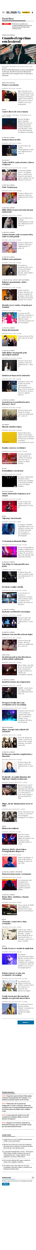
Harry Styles (6, 655)
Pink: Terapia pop (9, 187)
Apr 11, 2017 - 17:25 (21, 708)
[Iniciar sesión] (32, 12)
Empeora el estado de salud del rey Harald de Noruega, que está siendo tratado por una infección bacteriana (17, 1124)
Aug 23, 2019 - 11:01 (21, 168)
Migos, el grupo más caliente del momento (15, 731)
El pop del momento (10, 330)
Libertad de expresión (8, 35)
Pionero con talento (10, 85)
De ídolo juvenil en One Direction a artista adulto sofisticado (16, 658)
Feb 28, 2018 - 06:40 (15, 474)
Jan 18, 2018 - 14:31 (21, 590)
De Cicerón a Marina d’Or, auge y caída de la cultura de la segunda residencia (17, 1161)
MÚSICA (4, 109)
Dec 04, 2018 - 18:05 (15, 333)
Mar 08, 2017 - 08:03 (15, 759)
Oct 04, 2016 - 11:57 (15, 927)
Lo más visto (6, 1135)
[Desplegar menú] (3, 12)
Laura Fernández (7, 115)
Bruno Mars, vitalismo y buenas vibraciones (15, 898)
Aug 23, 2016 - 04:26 (21, 1001)
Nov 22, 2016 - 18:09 (15, 902)
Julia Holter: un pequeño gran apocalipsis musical (14, 354)
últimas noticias (8, 1092)
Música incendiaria (10, 828)
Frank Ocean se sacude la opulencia (17, 948)
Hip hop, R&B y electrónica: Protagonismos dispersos (14, 850)
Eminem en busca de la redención (16, 376)
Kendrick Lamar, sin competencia (16, 682)
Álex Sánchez (23, 115)
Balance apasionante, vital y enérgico (14, 283)
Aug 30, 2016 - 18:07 (15, 952)
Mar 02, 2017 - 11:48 (21, 782)
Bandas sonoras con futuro (14, 448)
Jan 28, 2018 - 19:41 (21, 544)
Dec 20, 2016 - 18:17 (15, 855)
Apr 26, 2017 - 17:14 (15, 685)
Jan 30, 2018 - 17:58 (15, 521)
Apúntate (5, 1184)
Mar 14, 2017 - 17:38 (15, 735)
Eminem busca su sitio (11, 140)
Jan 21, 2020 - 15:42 (15, 143)
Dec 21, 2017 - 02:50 (15, 638)
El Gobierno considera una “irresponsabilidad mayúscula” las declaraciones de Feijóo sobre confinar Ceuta (22, 26)
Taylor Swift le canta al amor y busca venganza (18, 163)
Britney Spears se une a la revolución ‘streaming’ (13, 974)
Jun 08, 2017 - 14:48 (15, 662)
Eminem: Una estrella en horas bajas (17, 634)
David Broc (8, 18)
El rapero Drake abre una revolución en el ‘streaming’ (14, 704)
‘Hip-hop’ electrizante (12, 518)
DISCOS (4, 826)
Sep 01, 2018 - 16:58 (15, 379)
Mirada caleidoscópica (12, 427)
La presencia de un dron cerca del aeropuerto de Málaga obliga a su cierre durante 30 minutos (15, 1117)
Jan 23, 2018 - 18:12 (15, 569)
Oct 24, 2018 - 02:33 (15, 358)
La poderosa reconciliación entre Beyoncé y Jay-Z (16, 403)
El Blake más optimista (11, 259)
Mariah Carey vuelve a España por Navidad (17, 306)
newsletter (6, 1177)
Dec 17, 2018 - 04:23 (15, 310)
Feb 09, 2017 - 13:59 (19, 809)
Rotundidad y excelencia (12, 471)
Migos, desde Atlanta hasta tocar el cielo (17, 805)
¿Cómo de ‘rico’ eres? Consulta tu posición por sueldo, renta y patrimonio (18, 1140)
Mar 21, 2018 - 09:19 (21, 451)
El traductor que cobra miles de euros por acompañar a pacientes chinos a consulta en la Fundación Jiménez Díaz (18, 1167)
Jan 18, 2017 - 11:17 (15, 832)
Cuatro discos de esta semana (15, 112)
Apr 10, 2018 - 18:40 (15, 430)
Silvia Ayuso (5, 66)
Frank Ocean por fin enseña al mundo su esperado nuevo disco (16, 997)
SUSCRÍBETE (26, 12)
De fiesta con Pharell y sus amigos (16, 612)
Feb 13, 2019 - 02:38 (15, 240)
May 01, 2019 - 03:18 (15, 190)
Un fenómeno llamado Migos (14, 541)
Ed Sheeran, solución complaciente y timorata (17, 755)
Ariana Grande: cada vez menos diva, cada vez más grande (17, 236)
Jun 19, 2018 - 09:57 (15, 407)
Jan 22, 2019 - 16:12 (15, 262)
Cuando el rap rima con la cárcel (16, 39)
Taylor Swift (5, 160)
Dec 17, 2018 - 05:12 (15, 287)
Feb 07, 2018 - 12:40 (15, 499)
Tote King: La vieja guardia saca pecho (15, 565)
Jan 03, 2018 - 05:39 (15, 615)
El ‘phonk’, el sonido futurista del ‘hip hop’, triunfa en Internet (16, 778)
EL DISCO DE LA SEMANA (8, 400)
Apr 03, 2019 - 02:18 (15, 215)
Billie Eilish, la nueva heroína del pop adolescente (17, 211)
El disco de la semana (8, 137)
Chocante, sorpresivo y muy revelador (14, 923)
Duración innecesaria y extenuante (16, 874)
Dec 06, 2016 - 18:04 (15, 877)
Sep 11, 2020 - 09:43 (15, 88)
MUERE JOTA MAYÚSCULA (8, 83)
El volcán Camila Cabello (12, 587)
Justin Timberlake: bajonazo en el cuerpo (16, 495)
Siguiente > (26, 1022)
